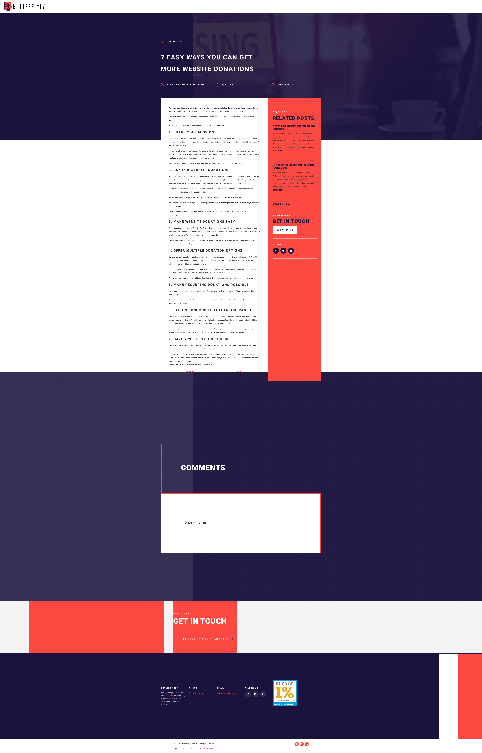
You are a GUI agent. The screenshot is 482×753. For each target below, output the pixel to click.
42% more (237, 291)
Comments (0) (285, 85)
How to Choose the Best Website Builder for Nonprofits (293, 166)
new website (179, 365)
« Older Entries (281, 204)
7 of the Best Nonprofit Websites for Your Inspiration (294, 127)
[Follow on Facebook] (276, 251)
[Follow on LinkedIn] (291, 251)
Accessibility (209, 748)
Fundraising (174, 41)
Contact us (284, 230)
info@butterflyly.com (226, 693)
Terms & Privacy (197, 748)
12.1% (233, 111)
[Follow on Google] (283, 251)
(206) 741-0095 (196, 693)
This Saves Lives (185, 151)
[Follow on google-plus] (256, 694)
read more (277, 150)
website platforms (233, 108)
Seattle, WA (168, 695)
